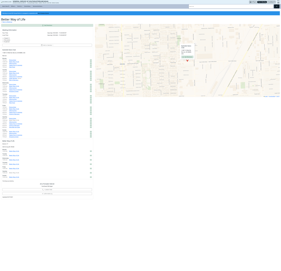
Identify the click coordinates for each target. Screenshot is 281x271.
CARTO (277, 96)
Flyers (254, 2)
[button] (187, 60)
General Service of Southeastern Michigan (30, 1)
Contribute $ (271, 2)
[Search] (276, 6)
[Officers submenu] (15, 6)
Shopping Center (14, 91)
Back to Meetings (7, 22)
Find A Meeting (262, 2)
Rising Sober (12, 60)
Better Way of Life (14, 62)
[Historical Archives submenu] (42, 6)
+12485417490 (48, 189)
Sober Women (13, 78)
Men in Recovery (13, 80)
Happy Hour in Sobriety (15, 65)
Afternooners (13, 63)
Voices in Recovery (14, 114)
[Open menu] (278, 2)
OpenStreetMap (272, 96)
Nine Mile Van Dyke (14, 127)
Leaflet (266, 96)
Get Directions (48, 25)
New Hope (12, 67)
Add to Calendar (47, 45)
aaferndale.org (48, 193)
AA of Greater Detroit (43, 13)
